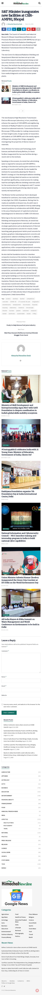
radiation (26, 310)
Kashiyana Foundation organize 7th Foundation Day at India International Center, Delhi (19, 494)
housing (5, 307)
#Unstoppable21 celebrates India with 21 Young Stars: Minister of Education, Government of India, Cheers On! (26, 100)
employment (17, 304)
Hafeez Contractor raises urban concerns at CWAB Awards (19, 947)
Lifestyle (5, 819)
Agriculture (6, 772)
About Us (4, 981)
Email (4, 686)
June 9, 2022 (5, 585)
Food (3, 807)
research (33, 310)
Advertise (12, 981)
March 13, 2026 (16, 94)
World (4, 868)
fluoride (34, 304)
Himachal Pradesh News (10, 811)
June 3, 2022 (5, 630)
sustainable (20, 313)
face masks (26, 304)
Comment (5, 651)
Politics (4, 836)
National (6, 401)
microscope (29, 307)
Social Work (6, 852)
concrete (5, 301)
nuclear (11, 310)
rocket (4, 313)
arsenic (8, 298)
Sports (4, 856)
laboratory (13, 307)
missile (5, 310)
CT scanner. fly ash (24, 301)
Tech (3, 864)
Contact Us (21, 981)
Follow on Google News (8, 983)
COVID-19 (13, 301)
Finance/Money (7, 803)
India (3, 815)
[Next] (22, 110)
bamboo (15, 298)
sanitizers (12, 313)
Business (5, 788)
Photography (8, 825)
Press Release (6, 840)
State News (5, 860)
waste (28, 313)
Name (4, 677)
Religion (4, 844)
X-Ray (34, 313)
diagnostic (35, 301)
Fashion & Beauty (8, 800)
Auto (3, 784)
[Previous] (19, 110)
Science (4, 848)
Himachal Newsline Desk (15, 24)
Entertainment (7, 796)
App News (5, 776)
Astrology (5, 780)
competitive (30, 298)
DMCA (28, 981)
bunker (22, 298)
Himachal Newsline (10, 990)
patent (18, 310)
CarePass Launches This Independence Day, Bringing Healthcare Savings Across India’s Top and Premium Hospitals (20, 747)
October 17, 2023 (17, 104)
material (21, 307)
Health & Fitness (9, 823)
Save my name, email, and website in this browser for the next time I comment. (22, 705)
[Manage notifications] (37, 990)
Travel (6, 828)
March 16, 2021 (29, 24)
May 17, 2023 (5, 543)
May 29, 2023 (5, 499)
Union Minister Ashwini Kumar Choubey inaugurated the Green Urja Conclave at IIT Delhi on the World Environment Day (20, 580)
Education (5, 792)
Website (4, 695)
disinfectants (7, 304)
